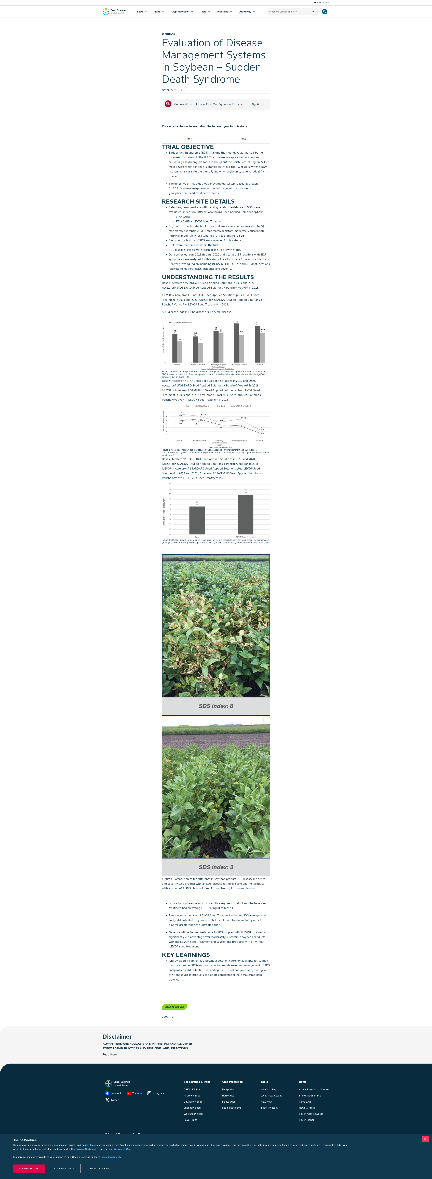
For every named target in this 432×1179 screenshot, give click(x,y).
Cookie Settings (64, 1169)
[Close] (425, 1139)
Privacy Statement (86, 1149)
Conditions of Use (119, 1149)
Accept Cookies (28, 1169)
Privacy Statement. (109, 1157)
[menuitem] (142, 11)
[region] (216, 1156)
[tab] (189, 139)
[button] (108, 1083)
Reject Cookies (99, 1169)
